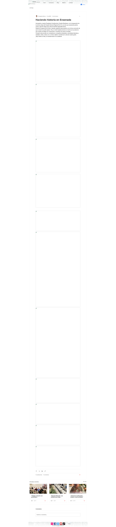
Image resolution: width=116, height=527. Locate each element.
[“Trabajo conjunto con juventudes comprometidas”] (38, 489)
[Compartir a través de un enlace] (45, 471)
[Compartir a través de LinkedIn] (42, 471)
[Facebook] (55, 524)
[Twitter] (58, 524)
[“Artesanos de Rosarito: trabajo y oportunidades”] (77, 489)
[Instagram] (52, 524)
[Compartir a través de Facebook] (36, 471)
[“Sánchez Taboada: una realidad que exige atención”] (58, 489)
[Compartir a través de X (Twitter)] (39, 471)
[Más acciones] (79, 16)
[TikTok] (64, 524)
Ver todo (84, 481)
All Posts (31, 7)
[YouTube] (61, 524)
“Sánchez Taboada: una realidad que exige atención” (57, 496)
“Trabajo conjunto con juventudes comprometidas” (37, 496)
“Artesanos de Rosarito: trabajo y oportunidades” (76, 496)
